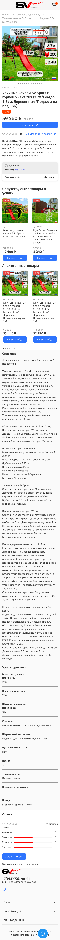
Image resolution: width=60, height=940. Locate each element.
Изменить (20, 169)
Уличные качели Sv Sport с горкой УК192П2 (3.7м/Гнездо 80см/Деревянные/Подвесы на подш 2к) (44, 311)
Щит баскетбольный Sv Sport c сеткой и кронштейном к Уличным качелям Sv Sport (45, 236)
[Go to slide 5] (26, 83)
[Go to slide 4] (24, 83)
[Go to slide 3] (22, 83)
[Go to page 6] (14, 348)
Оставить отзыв (14, 856)
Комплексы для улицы (28, 14)
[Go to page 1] (3, 348)
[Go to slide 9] (35, 83)
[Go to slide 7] (31, 83)
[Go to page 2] (5, 348)
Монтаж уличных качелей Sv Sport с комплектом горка (14, 233)
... (47, 14)
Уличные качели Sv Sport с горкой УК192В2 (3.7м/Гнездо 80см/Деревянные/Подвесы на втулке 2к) (14, 311)
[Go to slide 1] (18, 83)
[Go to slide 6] (28, 83)
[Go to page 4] (9, 348)
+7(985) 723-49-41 (16, 878)
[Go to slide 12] (41, 83)
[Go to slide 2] (20, 83)
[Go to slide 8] (33, 83)
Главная (6, 14)
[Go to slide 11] (39, 83)
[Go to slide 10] (37, 83)
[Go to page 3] (7, 348)
